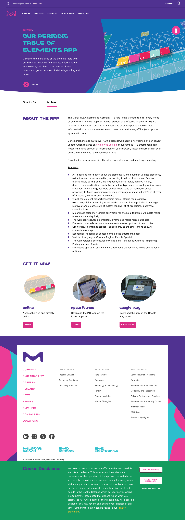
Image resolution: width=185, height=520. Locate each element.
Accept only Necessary (150, 480)
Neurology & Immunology (107, 385)
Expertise (39, 13)
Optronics (135, 380)
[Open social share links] (26, 84)
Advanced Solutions (68, 380)
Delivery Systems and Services (145, 396)
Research (52, 13)
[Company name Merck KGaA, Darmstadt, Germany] (11, 13)
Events (28, 401)
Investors (83, 13)
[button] (9, 3)
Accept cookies (151, 470)
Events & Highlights (140, 417)
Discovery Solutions (68, 385)
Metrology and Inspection (143, 391)
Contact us (31, 414)
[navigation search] (178, 3)
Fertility (98, 391)
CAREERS (169, 3)
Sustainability (33, 376)
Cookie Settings (149, 488)
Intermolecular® (138, 407)
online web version (106, 144)
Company (25, 13)
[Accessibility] (176, 30)
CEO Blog (135, 412)
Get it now (52, 102)
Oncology (99, 380)
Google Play (127, 325)
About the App (30, 102)
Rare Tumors (101, 375)
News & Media (68, 13)
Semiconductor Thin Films (143, 375)
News (26, 395)
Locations (30, 420)
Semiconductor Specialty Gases (146, 401)
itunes (76, 325)
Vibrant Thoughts (103, 401)
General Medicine (103, 396)
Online (28, 325)
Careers (29, 382)
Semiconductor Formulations (144, 385)
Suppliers (30, 408)
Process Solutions (67, 375)
